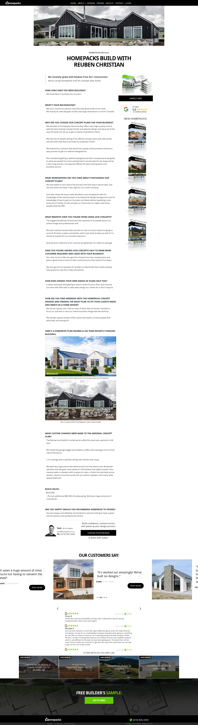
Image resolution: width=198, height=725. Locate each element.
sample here (136, 98)
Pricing (100, 3)
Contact (119, 3)
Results (109, 3)
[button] (81, 3)
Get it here (99, 700)
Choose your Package (98, 532)
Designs (91, 3)
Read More (37, 587)
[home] (13, 3)
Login (128, 3)
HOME (73, 3)
